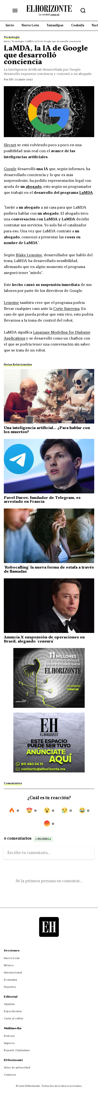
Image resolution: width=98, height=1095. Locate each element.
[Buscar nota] (83, 10)
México (9, 965)
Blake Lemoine (29, 254)
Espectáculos (13, 1011)
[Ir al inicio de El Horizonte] (49, 10)
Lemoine (11, 302)
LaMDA (86, 192)
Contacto (10, 1074)
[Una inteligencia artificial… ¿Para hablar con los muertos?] (49, 396)
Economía (10, 979)
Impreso (9, 1043)
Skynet (10, 144)
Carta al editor (13, 1018)
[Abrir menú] (15, 10)
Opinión (9, 1004)
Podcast (9, 1036)
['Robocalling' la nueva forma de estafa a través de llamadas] (49, 535)
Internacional (13, 972)
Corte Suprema (66, 308)
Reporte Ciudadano (17, 1050)
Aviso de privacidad (17, 1067)
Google (10, 168)
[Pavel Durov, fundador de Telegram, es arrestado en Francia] (49, 466)
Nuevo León (12, 958)
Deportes (10, 987)
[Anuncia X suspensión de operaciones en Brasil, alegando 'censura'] (49, 605)
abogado (34, 186)
